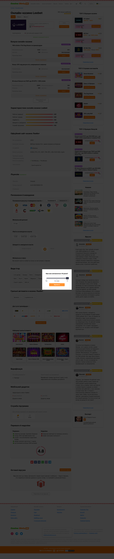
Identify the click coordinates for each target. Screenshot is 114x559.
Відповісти (57, 284)
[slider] (67, 278)
